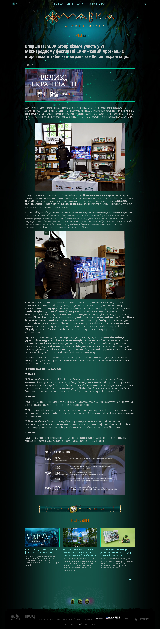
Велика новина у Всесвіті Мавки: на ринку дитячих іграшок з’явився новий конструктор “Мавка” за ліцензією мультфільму (115, 552)
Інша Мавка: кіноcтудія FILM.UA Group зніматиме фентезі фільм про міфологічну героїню (41, 551)
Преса (77, 4)
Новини (69, 4)
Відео (84, 4)
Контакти (93, 4)
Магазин (102, 4)
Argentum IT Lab (90, 624)
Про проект (59, 4)
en (17, 4)
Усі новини (131, 579)
